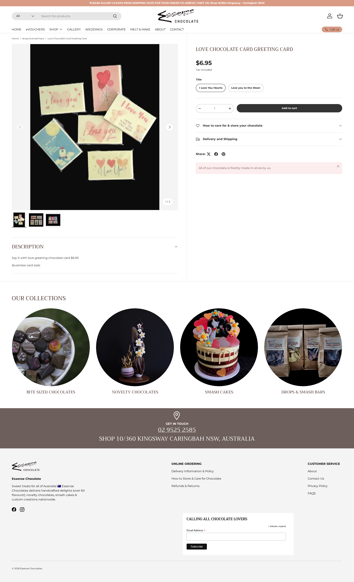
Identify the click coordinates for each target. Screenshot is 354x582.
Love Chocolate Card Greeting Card (67, 38)
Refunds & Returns (185, 486)
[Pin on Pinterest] (223, 154)
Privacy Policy (318, 486)
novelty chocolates (135, 392)
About (312, 471)
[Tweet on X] (208, 154)
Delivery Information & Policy (192, 471)
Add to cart (289, 108)
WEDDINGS (94, 29)
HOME (16, 29)
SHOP (53, 29)
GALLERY (74, 29)
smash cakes (219, 392)
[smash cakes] (219, 347)
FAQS (312, 493)
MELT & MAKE (140, 29)
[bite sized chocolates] (51, 347)
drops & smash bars (33, 38)
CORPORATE (116, 29)
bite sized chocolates (51, 392)
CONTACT (177, 29)
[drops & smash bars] (303, 347)
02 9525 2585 (177, 430)
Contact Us (316, 478)
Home (15, 38)
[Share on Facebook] (216, 154)
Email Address (196, 530)
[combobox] (67, 16)
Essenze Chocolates (31, 568)
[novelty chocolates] (135, 347)
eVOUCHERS (35, 29)
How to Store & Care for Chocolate (196, 478)
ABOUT (160, 29)
